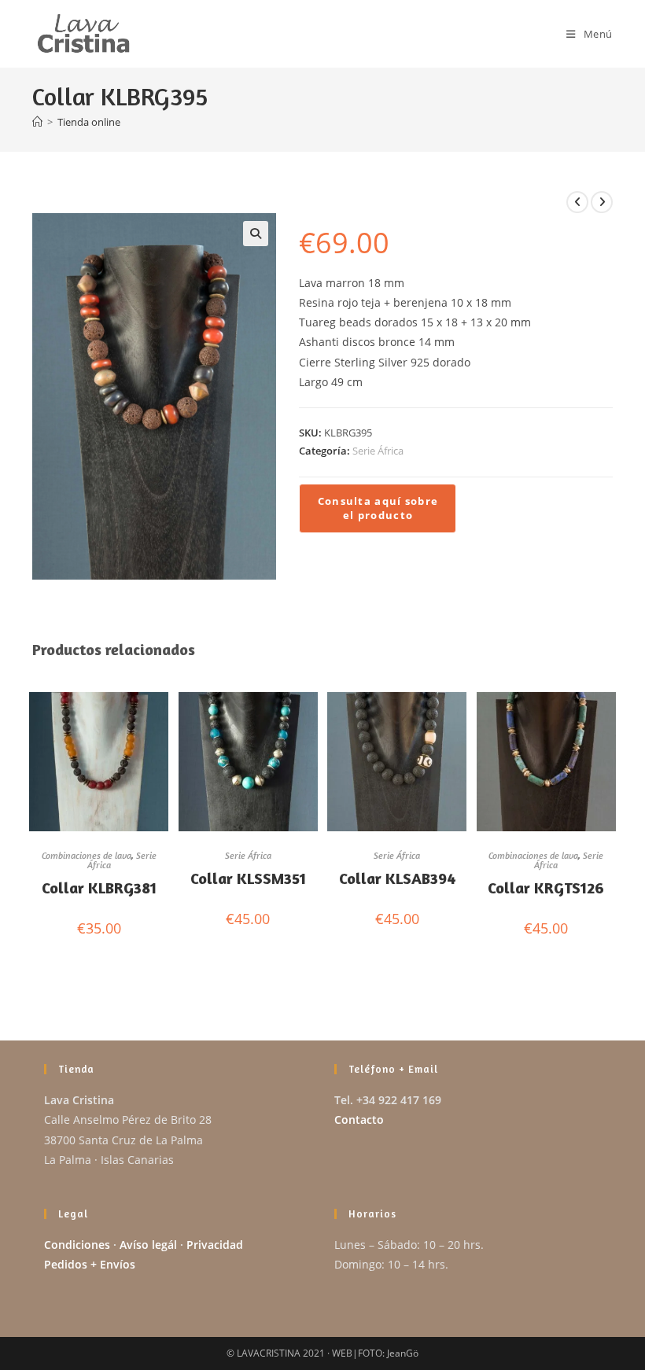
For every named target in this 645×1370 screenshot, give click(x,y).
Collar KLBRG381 (99, 887)
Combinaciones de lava (86, 855)
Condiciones (77, 1244)
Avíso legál (148, 1244)
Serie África (378, 451)
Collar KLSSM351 (248, 878)
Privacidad (214, 1244)
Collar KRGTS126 (546, 887)
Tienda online (88, 122)
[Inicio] (37, 122)
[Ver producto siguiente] (602, 202)
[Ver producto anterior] (577, 202)
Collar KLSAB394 (397, 878)
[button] (255, 233)
